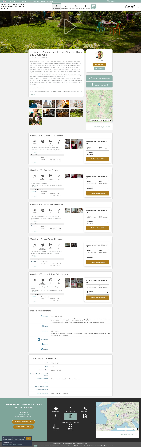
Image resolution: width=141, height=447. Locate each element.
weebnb (35, 445)
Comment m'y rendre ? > (102, 127)
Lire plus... (33, 94)
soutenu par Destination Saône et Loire (104, 445)
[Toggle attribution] (111, 120)
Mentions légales (57, 443)
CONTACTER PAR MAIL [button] (24, 427)
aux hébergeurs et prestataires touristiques (55, 445)
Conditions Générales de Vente (80, 443)
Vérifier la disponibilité (98, 159)
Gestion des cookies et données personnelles (12, 444)
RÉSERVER (99, 64)
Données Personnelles (67, 443)
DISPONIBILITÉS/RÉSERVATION (23, 422)
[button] (99, 68)
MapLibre (107, 120)
